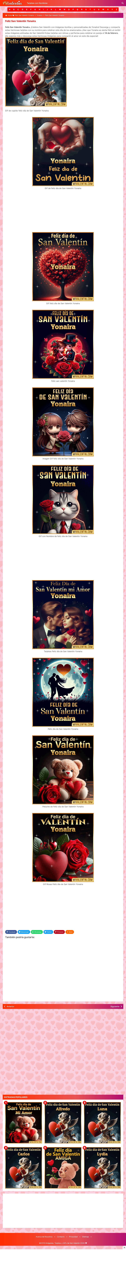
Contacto (61, 1237)
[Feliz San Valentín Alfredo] (63, 1122)
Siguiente (114, 1006)
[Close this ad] (124, 1247)
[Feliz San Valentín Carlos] (23, 1168)
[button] (9, 9)
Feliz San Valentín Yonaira (20, 21)
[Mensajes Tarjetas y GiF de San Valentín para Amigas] (63, 1168)
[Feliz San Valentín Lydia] (102, 1168)
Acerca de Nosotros (44, 1237)
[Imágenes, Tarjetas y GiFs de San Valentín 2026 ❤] (12, 3)
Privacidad (73, 1237)
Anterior (10, 1006)
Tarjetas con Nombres (37, 3)
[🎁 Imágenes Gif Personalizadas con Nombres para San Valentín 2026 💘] (23, 1122)
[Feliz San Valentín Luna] (102, 1122)
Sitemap (85, 1237)
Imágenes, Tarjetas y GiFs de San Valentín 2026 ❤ (66, 1243)
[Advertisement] (63, 209)
